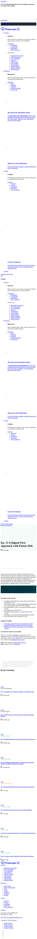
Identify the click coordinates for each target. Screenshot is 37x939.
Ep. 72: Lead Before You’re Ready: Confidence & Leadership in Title (17, 691)
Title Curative (14, 63)
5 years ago (5, 550)
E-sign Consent (8, 926)
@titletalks (15, 635)
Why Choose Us (15, 50)
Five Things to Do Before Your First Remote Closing (18, 623)
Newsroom (14, 186)
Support (6, 24)
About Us (13, 183)
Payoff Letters (15, 65)
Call (2, 275)
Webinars (13, 85)
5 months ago (6, 719)
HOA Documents (16, 57)
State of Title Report (9, 887)
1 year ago (5, 790)
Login (2, 274)
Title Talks (3, 568)
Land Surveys (8, 872)
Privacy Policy (8, 923)
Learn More (4, 20)
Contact (6, 271)
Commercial (14, 47)
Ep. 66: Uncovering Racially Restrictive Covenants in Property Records (18, 833)
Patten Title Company (20, 642)
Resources (7, 71)
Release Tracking (15, 68)
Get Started (11, 43)
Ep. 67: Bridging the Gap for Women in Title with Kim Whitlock (16, 810)
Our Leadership (15, 189)
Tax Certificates (15, 58)
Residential (14, 45)
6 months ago (6, 743)
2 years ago (5, 836)
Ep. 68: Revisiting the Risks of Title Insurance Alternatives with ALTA (17, 787)
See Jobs (10, 182)
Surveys (13, 60)
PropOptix (3, 1)
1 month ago (5, 695)
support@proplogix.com (15, 917)
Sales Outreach (15, 69)
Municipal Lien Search (17, 55)
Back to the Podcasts (6, 525)
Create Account (8, 274)
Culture (6, 171)
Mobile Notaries (15, 66)
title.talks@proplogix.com (17, 639)
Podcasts (13, 86)
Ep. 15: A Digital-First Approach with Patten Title (14, 568)
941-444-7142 (8, 23)
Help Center (14, 89)
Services (6, 32)
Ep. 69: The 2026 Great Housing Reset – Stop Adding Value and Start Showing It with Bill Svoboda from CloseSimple (17, 763)
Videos (6, 890)
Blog (12, 83)
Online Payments (8, 928)
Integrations (14, 48)
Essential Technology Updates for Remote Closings (18, 625)
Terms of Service (8, 924)
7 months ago (6, 767)
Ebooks (6, 895)
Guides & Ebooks (16, 88)
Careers (13, 185)
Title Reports (14, 62)
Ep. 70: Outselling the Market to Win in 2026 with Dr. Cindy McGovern (18, 739)
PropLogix (17, 644)
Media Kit (14, 188)
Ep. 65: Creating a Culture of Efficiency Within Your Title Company (17, 856)
